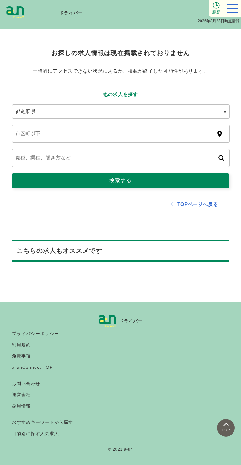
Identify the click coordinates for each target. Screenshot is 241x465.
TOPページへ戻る (197, 204)
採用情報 (21, 405)
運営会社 (21, 394)
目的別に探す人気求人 (35, 433)
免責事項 (21, 355)
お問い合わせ (26, 383)
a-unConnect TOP (32, 367)
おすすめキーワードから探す (42, 422)
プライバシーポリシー (35, 333)
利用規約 (21, 344)
